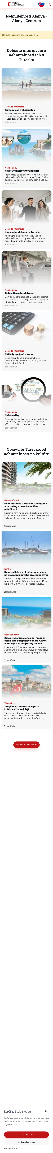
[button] (26, 1134)
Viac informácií (10, 1148)
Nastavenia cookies (26, 1142)
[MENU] (4, 4)
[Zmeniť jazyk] (41, 4)
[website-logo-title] (16, 4)
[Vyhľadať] (49, 4)
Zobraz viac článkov (26, 745)
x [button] (46, 1110)
